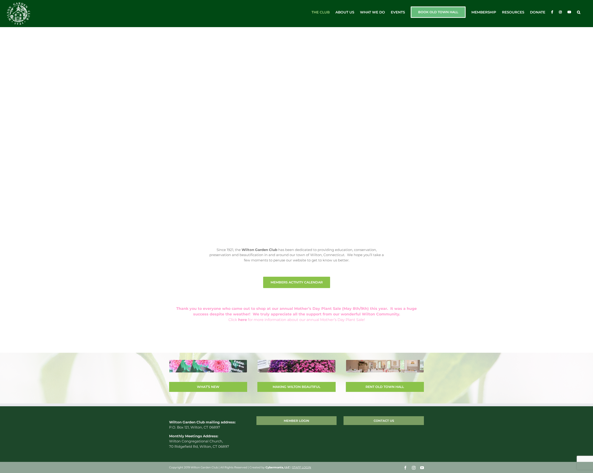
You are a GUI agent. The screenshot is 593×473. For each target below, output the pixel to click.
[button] (578, 12)
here (242, 319)
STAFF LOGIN (301, 467)
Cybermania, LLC (277, 467)
